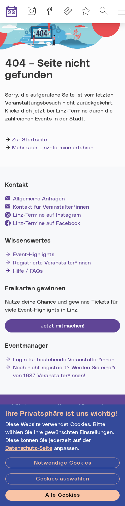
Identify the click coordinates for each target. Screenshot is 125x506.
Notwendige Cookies (62, 463)
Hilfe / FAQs (28, 271)
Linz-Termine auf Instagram (47, 215)
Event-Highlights (33, 254)
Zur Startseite (29, 139)
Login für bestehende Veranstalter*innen (63, 359)
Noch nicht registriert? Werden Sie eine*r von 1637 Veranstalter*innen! (64, 371)
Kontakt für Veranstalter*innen (51, 207)
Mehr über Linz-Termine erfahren (52, 147)
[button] (104, 11)
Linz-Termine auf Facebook (46, 223)
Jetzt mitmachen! (62, 325)
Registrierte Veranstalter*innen (52, 262)
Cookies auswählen (62, 478)
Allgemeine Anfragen (39, 198)
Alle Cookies (62, 495)
